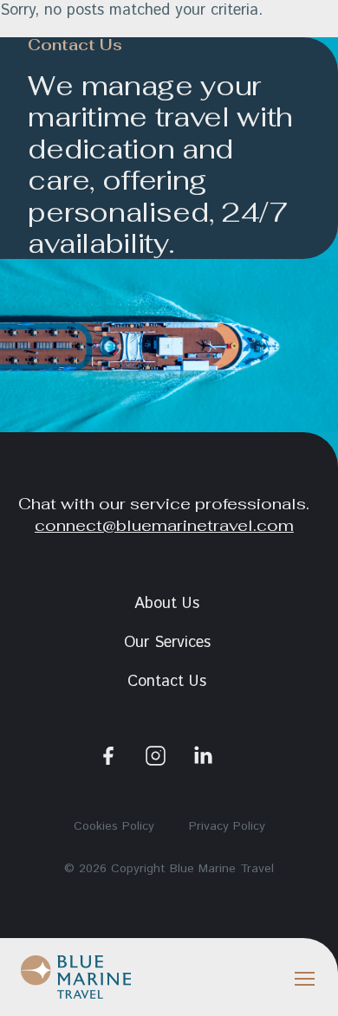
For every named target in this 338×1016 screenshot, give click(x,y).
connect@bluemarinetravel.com (164, 524)
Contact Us (166, 681)
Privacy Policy (227, 826)
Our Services (167, 642)
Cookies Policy (114, 826)
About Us (166, 603)
